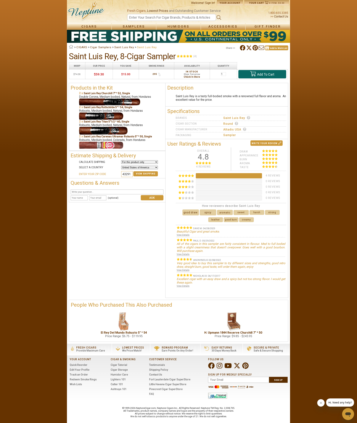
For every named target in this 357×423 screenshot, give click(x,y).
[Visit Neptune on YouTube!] (228, 367)
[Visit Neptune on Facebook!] (211, 367)
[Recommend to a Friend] (262, 48)
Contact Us (280, 16)
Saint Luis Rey (234, 118)
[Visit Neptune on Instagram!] (220, 367)
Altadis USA (232, 129)
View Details (183, 235)
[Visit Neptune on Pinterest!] (245, 367)
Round (228, 123)
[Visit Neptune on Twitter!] (237, 367)
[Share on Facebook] (243, 48)
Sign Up (278, 380)
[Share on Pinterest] (256, 48)
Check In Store (192, 77)
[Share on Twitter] (249, 48)
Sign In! (210, 3)
